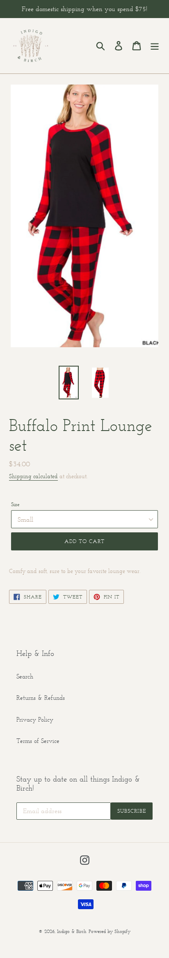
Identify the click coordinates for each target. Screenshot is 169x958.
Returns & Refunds (40, 697)
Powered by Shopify (109, 931)
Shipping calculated (33, 476)
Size (15, 504)
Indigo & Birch (72, 931)
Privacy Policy (34, 719)
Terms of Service (37, 741)
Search (24, 676)
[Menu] (155, 46)
